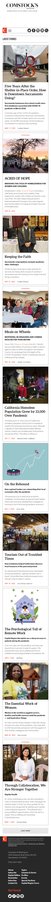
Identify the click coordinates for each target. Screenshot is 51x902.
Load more (25, 831)
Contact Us (12, 883)
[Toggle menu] (9, 30)
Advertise (12, 880)
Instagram (38, 30)
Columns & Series (28, 872)
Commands (2, 900)
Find (46, 30)
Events (24, 878)
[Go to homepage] (22, 7)
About (10, 870)
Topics (24, 870)
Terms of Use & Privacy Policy (17, 843)
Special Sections (28, 880)
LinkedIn (42, 30)
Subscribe (12, 872)
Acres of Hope (27, 191)
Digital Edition (14, 875)
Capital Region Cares (30, 883)
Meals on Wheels (21, 344)
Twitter (29, 30)
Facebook (33, 30)
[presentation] (5, 30)
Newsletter (13, 878)
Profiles (24, 875)
